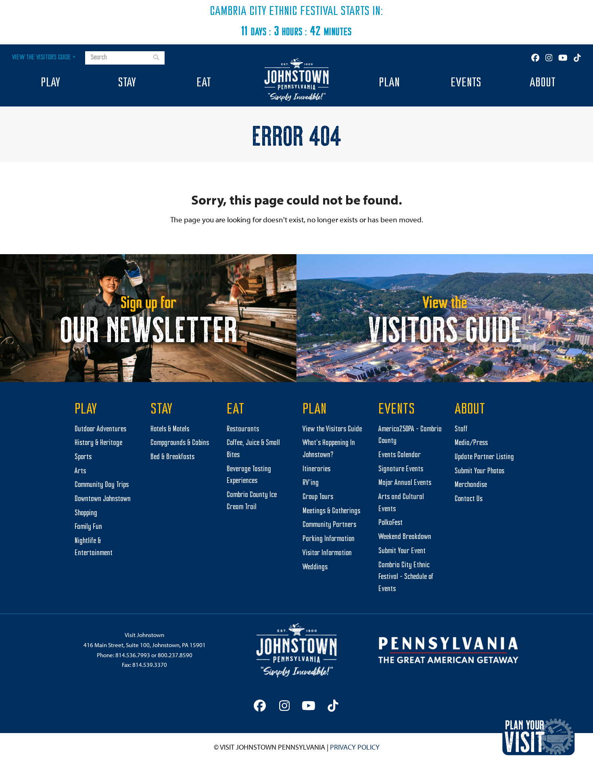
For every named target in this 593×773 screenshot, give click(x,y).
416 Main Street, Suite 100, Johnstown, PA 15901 (145, 645)
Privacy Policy (355, 747)
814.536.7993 (132, 655)
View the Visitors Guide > (43, 57)
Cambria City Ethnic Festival (274, 12)
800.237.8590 (175, 655)
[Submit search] (156, 58)
